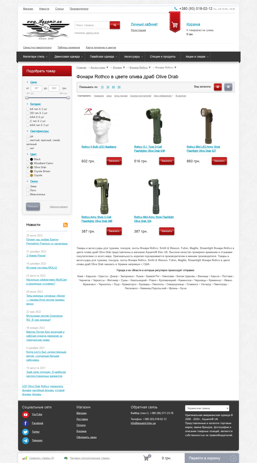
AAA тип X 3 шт (39, 125)
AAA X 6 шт (36, 117)
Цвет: (33, 154)
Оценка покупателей (140, 96)
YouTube (37, 414)
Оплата (81, 425)
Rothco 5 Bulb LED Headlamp (99, 146)
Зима (32, 186)
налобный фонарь (43, 390)
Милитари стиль (33, 56)
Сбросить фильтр (59, 207)
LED (24, 386)
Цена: (33, 82)
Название (99, 96)
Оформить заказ (86, 437)
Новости (44, 8)
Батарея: (35, 104)
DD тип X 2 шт (38, 113)
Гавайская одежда (102, 56)
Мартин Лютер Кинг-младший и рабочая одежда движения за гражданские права (45, 335)
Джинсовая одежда (67, 56)
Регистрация (138, 30)
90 (119, 87)
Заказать (114, 160)
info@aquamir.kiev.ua (143, 423)
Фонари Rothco (139, 67)
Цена (109, 96)
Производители (79, 8)
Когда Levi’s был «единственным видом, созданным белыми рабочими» (46, 355)
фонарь (36, 394)
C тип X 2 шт (37, 121)
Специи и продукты (162, 56)
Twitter (36, 431)
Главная (81, 67)
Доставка (82, 419)
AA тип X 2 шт (38, 109)
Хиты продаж (120, 96)
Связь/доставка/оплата (37, 47)
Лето (32, 190)
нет (31, 148)
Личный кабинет (144, 24)
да (31, 136)
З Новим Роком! (36, 255)
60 (113, 87)
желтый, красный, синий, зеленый (43, 142)
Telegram (37, 440)
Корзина (193, 24)
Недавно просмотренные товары (90, 458)
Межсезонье (37, 194)
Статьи (59, 8)
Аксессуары (132, 56)
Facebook (37, 423)
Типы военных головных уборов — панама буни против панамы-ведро (45, 299)
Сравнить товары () (41, 458)
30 (107, 87)
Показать (33, 206)
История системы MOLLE (41, 267)
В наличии (181, 96)
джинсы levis (92, 33)
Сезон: (34, 181)
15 (102, 87)
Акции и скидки (195, 56)
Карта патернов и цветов (101, 47)
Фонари (117, 67)
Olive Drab (34, 386)
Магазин (28, 8)
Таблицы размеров (68, 47)
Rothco (45, 386)
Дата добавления (163, 96)
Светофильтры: (39, 131)
